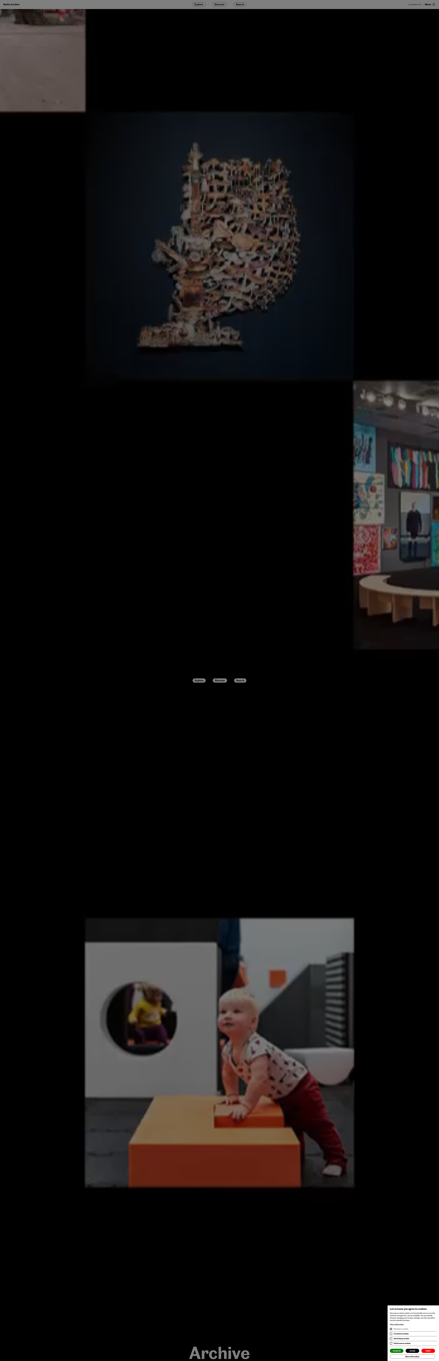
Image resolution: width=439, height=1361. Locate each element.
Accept (412, 1351)
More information (412, 1357)
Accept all (396, 1351)
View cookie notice (397, 1324)
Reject (428, 1351)
